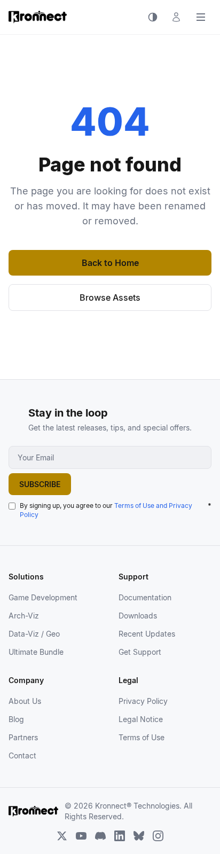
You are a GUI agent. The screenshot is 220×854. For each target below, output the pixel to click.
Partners (23, 737)
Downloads (138, 615)
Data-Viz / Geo (34, 633)
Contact (22, 755)
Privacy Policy (143, 701)
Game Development (43, 597)
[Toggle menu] (200, 17)
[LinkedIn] (119, 836)
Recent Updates (147, 633)
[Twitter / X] (62, 836)
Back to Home (110, 262)
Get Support (140, 651)
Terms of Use (141, 737)
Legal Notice (141, 719)
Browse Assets (110, 297)
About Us (25, 701)
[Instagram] (158, 836)
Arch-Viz (24, 615)
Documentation (145, 597)
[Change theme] (152, 17)
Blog (16, 719)
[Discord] (100, 836)
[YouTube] (81, 836)
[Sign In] (176, 17)
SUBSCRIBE (39, 484)
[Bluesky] (138, 836)
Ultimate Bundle (36, 651)
